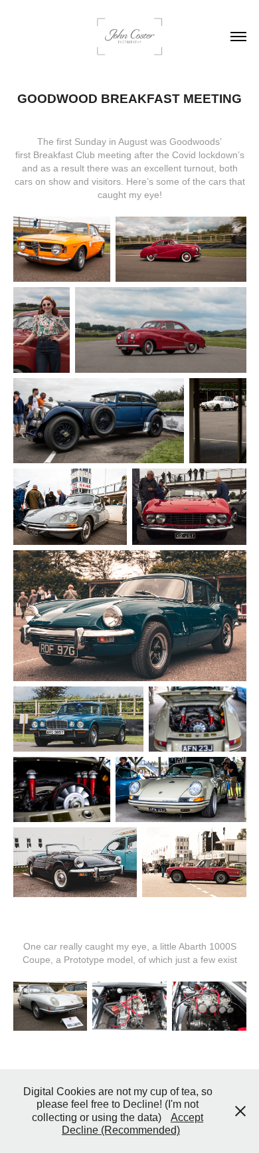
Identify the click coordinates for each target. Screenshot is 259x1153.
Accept (187, 1117)
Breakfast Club (64, 155)
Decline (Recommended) (121, 1130)
